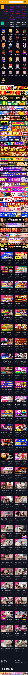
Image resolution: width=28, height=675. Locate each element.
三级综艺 (12, 26)
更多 (24, 249)
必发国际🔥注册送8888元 (21, 332)
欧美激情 (24, 24)
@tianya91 (3, 664)
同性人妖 (18, 24)
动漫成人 (18, 26)
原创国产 (7, 24)
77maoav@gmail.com (20, 662)
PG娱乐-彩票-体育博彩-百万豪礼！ (9, 389)
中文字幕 (24, 22)
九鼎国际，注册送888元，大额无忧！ (10, 461)
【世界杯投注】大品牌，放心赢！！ (10, 274)
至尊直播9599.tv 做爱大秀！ (8, 476)
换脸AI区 (6, 26)
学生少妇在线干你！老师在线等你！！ (10, 447)
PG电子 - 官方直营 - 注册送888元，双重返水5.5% (13, 418)
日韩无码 (12, 24)
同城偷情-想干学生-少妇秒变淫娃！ (9, 404)
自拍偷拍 (18, 22)
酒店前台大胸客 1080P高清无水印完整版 (11, 504)
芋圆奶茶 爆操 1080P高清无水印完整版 (10, 562)
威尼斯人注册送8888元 (6, 332)
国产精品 (7, 22)
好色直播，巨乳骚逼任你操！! (8, 289)
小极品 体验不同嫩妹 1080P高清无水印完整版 (12, 605)
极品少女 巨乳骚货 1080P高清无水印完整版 (11, 634)
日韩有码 (12, 22)
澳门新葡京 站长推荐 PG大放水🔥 (9, 375)
